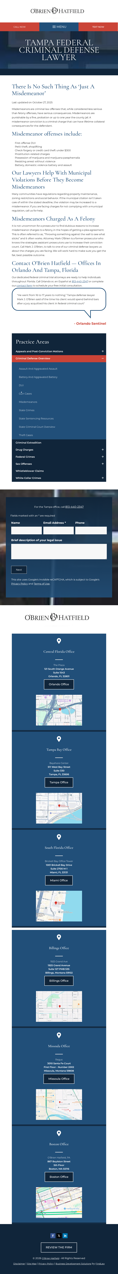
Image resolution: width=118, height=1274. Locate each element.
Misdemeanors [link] (28, 401)
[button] (59, 26)
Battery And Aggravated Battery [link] (38, 377)
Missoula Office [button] (58, 1079)
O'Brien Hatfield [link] (50, 1258)
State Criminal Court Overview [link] (37, 426)
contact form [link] (24, 285)
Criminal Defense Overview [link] (33, 358)
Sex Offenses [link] (24, 463)
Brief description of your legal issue (36, 540)
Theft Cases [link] (26, 435)
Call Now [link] (20, 27)
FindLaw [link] (100, 1263)
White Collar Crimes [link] (28, 478)
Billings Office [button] (59, 980)
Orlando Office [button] (59, 684)
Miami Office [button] (59, 880)
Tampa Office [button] (59, 782)
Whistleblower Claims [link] (30, 470)
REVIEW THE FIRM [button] (59, 1247)
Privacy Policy (19, 583)
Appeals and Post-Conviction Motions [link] (39, 351)
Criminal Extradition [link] (28, 442)
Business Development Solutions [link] (73, 1263)
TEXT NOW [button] (98, 27)
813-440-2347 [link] (80, 281)
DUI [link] (21, 385)
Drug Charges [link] (24, 449)
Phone (80, 523)
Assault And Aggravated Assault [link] (38, 368)
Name (15, 523)
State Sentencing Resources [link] (36, 418)
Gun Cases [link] (25, 393)
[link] (59, 20)
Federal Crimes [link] (25, 456)
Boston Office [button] (59, 1177)
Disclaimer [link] (19, 1263)
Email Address (54, 523)
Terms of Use (42, 583)
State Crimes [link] (26, 410)
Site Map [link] (31, 1263)
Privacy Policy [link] (46, 1263)
